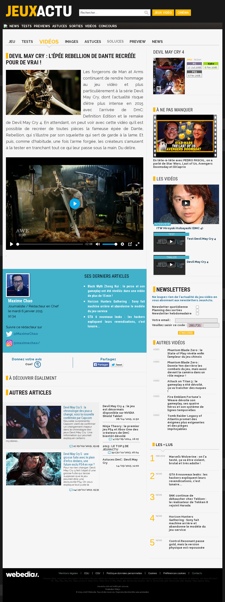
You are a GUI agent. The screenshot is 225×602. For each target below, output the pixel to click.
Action (197, 59)
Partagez (108, 359)
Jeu (12, 42)
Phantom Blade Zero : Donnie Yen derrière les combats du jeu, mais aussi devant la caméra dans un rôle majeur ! (187, 369)
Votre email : (161, 320)
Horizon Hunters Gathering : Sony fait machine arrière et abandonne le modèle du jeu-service (116, 306)
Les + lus (164, 445)
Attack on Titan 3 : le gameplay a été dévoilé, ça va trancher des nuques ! (186, 386)
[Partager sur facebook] (100, 365)
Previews (42, 26)
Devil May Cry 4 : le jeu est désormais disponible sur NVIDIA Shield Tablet (119, 411)
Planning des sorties (167, 310)
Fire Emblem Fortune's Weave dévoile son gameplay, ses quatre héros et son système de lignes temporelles (185, 403)
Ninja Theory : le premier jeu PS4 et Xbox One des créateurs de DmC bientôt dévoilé (121, 431)
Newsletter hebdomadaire (172, 313)
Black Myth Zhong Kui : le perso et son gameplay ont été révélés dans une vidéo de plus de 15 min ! (116, 291)
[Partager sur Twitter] (116, 365)
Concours (108, 26)
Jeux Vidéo (163, 12)
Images (71, 42)
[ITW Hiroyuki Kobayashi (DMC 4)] (186, 205)
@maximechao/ (26, 343)
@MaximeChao (25, 334)
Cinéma (183, 12)
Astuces (59, 26)
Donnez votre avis (27, 359)
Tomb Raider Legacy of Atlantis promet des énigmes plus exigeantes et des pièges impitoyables (185, 422)
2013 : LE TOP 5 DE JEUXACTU (116, 447)
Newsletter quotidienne (170, 306)
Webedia (124, 586)
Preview (138, 42)
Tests (26, 26)
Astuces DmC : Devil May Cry (120, 461)
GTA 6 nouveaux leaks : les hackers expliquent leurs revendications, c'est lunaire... (116, 321)
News (14, 26)
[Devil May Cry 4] (169, 93)
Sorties (76, 26)
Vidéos (90, 26)
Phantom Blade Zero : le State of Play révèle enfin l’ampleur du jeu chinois (185, 353)
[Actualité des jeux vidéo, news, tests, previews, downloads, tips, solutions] (5, 26)
